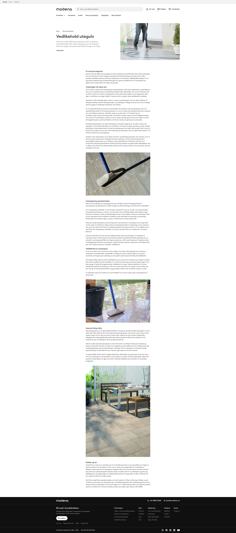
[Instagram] (163, 530)
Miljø (77, 523)
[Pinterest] (170, 530)
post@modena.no (173, 500)
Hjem (57, 31)
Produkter (59, 15)
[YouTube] (178, 530)
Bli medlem (62, 518)
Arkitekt (16, 2)
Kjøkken (141, 514)
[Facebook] (166, 530)
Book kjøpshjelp (153, 517)
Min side (152, 9)
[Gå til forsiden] (64, 9)
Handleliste (176, 9)
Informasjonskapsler (121, 517)
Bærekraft (84, 523)
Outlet (80, 15)
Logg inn (177, 511)
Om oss (58, 523)
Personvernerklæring (121, 514)
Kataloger (151, 514)
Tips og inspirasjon (91, 15)
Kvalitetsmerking (120, 520)
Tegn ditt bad (116, 15)
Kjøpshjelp (105, 15)
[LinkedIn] (174, 530)
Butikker (163, 9)
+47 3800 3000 (155, 500)
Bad (140, 520)
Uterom (141, 511)
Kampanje (71, 15)
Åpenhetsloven (68, 523)
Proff (10, 2)
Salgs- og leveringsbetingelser (124, 511)
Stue (140, 517)
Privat (5, 2)
